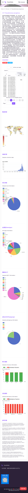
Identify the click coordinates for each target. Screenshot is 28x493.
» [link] (22, 100)
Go (13, 103)
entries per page (17, 67)
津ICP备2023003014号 (14, 490)
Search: (6, 70)
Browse (7, 9)
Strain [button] (9, 75)
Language (22, 2)
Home (2, 9)
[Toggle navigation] (3, 2)
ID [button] (5, 75)
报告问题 (23, 488)
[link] (19, 100)
